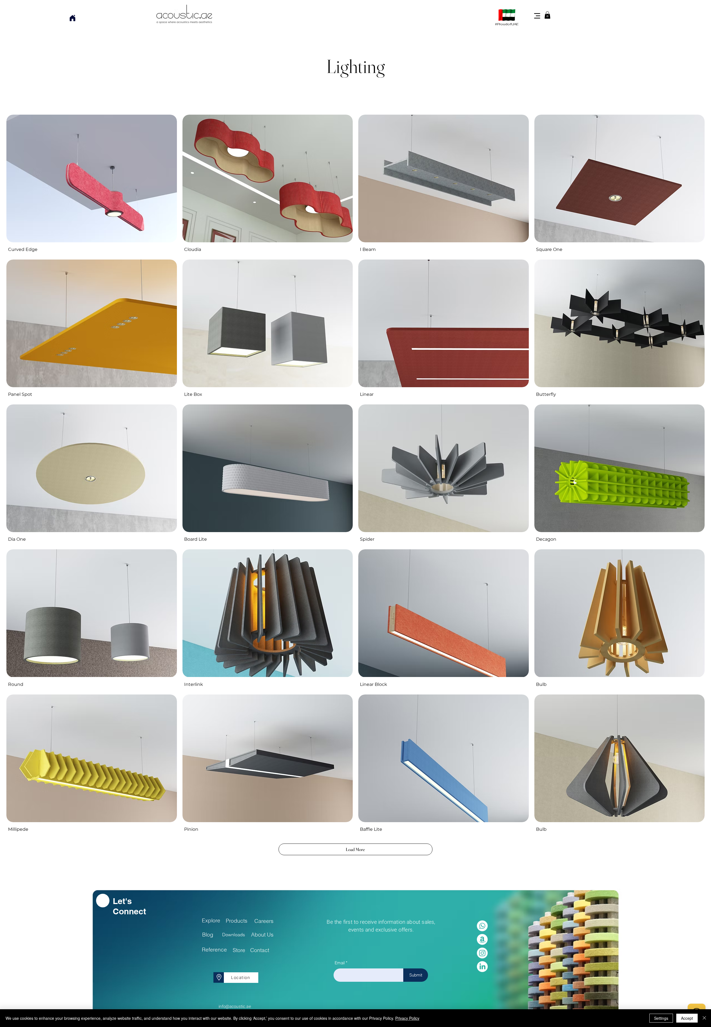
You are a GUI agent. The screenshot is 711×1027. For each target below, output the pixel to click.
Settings (661, 1018)
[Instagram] (482, 953)
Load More (355, 849)
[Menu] (537, 15)
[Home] (72, 18)
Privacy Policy (407, 1018)
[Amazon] (482, 939)
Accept (687, 1018)
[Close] (704, 1018)
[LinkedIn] (482, 966)
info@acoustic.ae (235, 1006)
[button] (547, 15)
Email (340, 963)
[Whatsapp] (482, 925)
